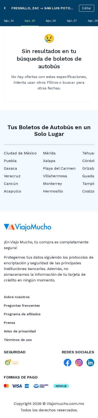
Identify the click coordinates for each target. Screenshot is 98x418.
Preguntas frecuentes (22, 305)
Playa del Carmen (59, 168)
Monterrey (52, 183)
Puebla (10, 160)
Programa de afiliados (22, 314)
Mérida (49, 153)
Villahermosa (55, 176)
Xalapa (49, 160)
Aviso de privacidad (20, 331)
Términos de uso (18, 340)
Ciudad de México (20, 153)
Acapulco (12, 191)
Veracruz (12, 176)
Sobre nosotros (16, 297)
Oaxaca (10, 168)
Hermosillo (53, 191)
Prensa (9, 323)
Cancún (11, 183)
